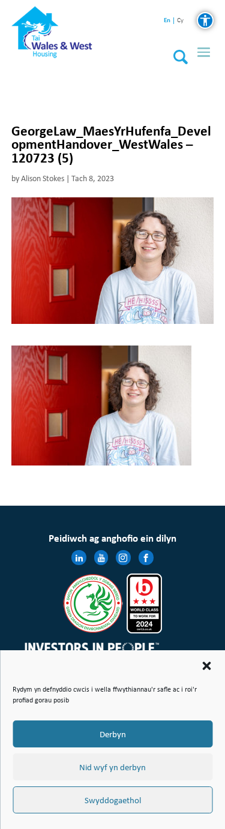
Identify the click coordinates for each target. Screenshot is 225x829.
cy (180, 20)
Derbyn (113, 734)
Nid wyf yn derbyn (112, 767)
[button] (206, 666)
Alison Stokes (42, 178)
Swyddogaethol (113, 800)
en (167, 20)
